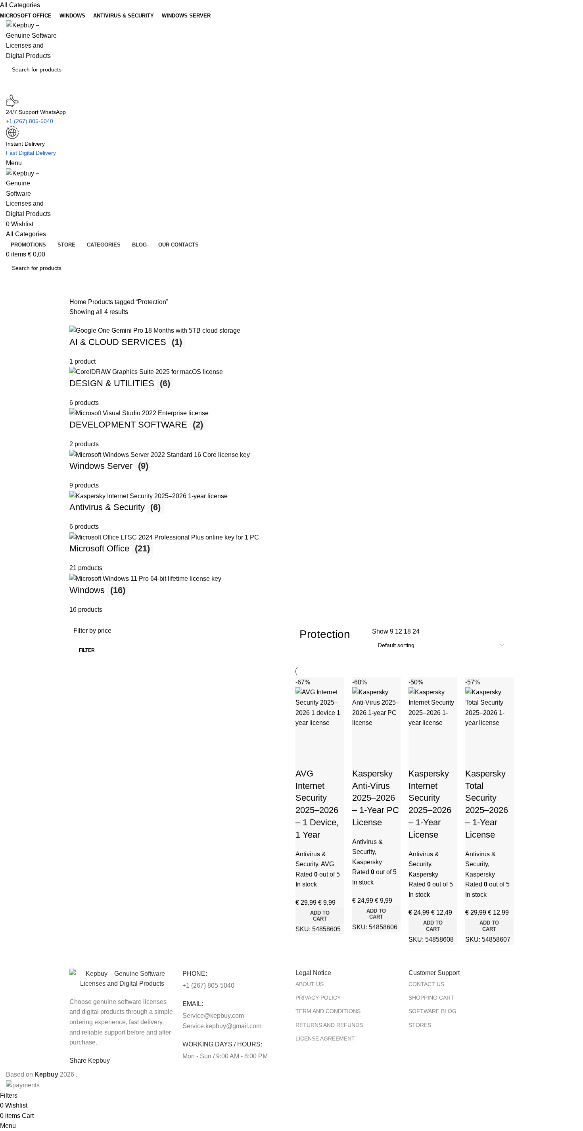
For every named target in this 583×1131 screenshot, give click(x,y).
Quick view (325, 738)
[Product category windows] (291, 470)
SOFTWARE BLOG (432, 1011)
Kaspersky (367, 862)
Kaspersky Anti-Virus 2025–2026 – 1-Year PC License (375, 798)
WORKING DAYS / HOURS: (222, 1044)
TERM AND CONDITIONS (328, 1011)
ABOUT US (309, 984)
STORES (419, 1025)
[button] (319, 915)
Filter (87, 650)
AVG (327, 864)
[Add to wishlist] (305, 758)
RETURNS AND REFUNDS (329, 1025)
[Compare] (305, 738)
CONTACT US (426, 984)
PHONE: (194, 973)
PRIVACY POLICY (318, 997)
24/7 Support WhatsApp (36, 112)
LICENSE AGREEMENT (325, 1038)
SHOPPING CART (431, 997)
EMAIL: (192, 1003)
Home (78, 302)
